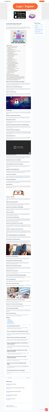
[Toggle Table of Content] (24, 45)
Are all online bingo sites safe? (10, 74)
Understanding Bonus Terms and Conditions (13, 54)
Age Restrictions (10, 57)
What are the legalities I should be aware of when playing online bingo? (16, 77)
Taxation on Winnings (10, 58)
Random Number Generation (11, 323)
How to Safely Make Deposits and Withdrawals (12, 63)
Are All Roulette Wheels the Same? (11, 395)
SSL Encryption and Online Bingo (11, 61)
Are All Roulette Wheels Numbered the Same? (13, 391)
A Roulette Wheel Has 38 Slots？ (11, 384)
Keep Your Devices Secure (11, 72)
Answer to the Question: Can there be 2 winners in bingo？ (15, 387)
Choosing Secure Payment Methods (12, 64)
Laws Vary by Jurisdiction (11, 56)
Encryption (7, 213)
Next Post (28, 377)
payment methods (15, 240)
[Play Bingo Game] (46, 409)
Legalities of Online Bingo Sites (11, 55)
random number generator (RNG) (26, 157)
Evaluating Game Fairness (11, 53)
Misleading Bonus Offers (10, 50)
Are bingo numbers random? (10, 398)
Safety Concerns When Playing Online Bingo (12, 46)
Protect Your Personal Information (11, 69)
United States (20, 177)
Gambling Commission (10, 322)
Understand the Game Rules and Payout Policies (13, 70)
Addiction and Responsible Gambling (12, 49)
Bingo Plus (8, 1)
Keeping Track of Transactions (11, 67)
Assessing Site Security (10, 52)
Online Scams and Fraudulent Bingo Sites (12, 47)
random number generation (22, 232)
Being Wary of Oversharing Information (12, 66)
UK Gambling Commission (27, 132)
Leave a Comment (8, 392)
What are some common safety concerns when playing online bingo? (15, 78)
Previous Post (9, 377)
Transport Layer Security (10, 321)
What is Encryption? (10, 60)
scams (16, 88)
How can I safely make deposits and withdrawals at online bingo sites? (15, 76)
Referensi (8, 73)
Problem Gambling (9, 320)
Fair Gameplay (9, 48)
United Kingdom (18, 176)
